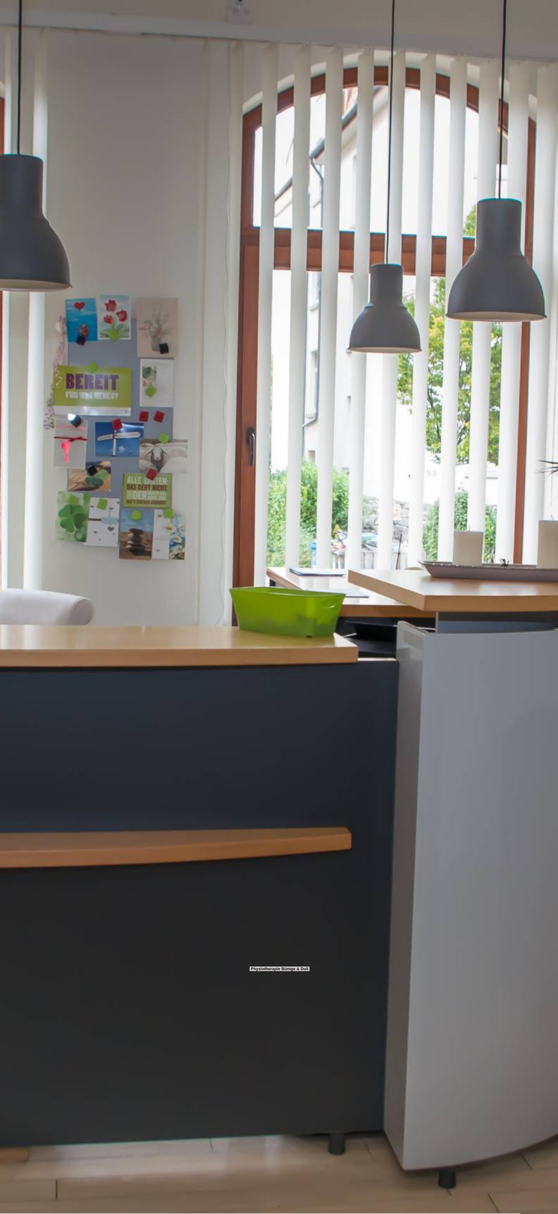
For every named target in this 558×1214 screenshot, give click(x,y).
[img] (279, 607)
